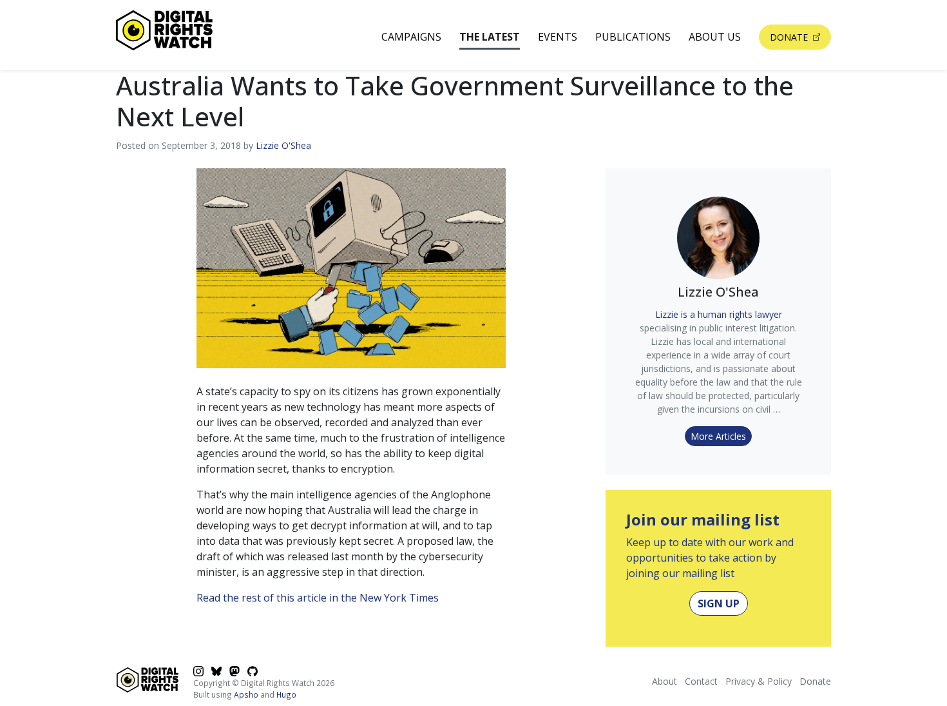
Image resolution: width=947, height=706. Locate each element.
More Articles (718, 436)
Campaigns (411, 37)
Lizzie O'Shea (283, 145)
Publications (633, 37)
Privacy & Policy (758, 681)
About (664, 681)
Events (557, 37)
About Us (715, 37)
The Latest (489, 37)
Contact (701, 681)
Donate (790, 37)
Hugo (286, 694)
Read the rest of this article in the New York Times (317, 598)
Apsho (246, 694)
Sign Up (719, 603)
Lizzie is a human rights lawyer (718, 314)
